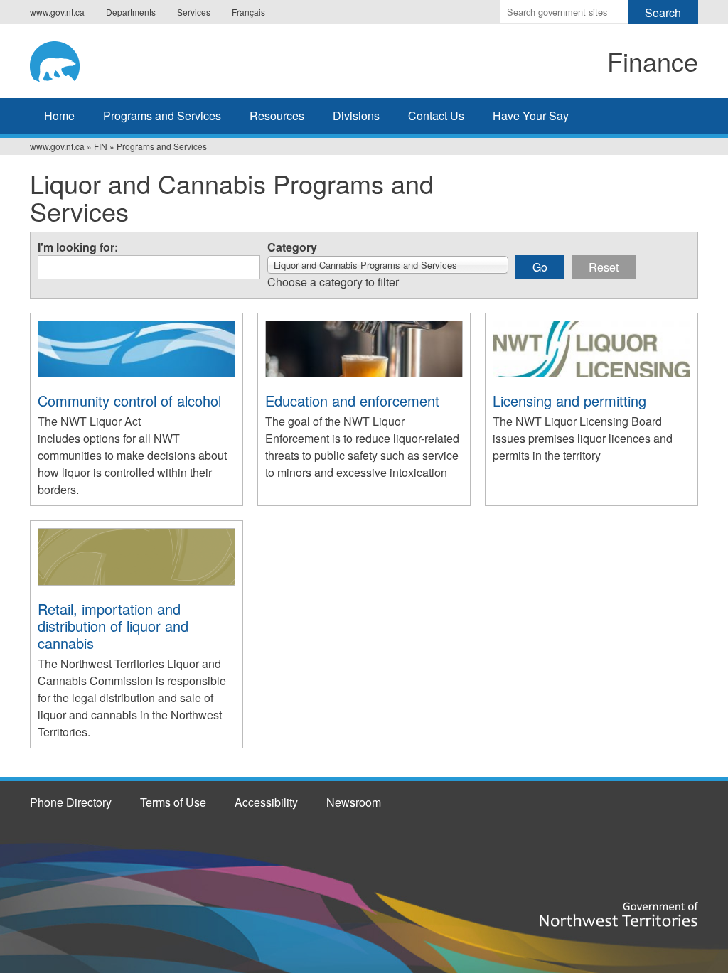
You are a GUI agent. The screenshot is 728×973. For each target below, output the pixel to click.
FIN (100, 146)
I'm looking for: (78, 247)
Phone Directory (71, 802)
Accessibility (266, 802)
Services (193, 12)
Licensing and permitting (569, 400)
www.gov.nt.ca (57, 12)
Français (248, 12)
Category (292, 247)
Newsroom (353, 802)
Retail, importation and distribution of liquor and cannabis (113, 625)
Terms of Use (173, 802)
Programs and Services (162, 115)
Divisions (356, 115)
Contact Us (436, 115)
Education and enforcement (352, 400)
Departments (131, 12)
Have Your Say (531, 115)
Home (59, 115)
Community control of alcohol (129, 400)
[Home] (148, 59)
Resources (277, 115)
